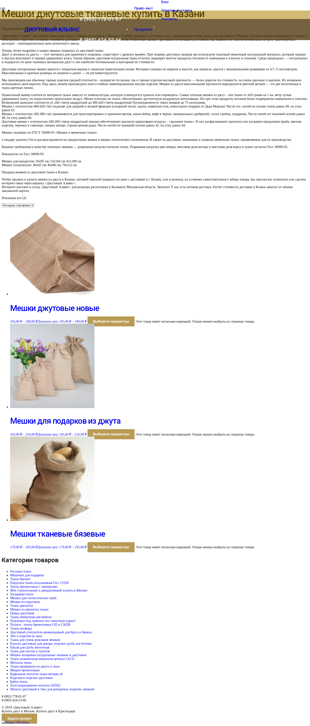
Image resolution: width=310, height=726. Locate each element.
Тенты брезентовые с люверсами (33, 586)
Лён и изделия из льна (26, 636)
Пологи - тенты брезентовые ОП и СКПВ (40, 624)
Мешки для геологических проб (33, 598)
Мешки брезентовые (25, 670)
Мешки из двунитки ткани (29, 609)
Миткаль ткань (21, 662)
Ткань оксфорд (21, 628)
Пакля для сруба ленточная (29, 647)
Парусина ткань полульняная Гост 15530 (39, 583)
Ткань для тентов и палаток (30, 651)
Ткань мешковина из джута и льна (34, 666)
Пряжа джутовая (22, 613)
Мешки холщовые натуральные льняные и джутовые (48, 655)
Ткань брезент (20, 579)
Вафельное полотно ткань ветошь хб (36, 674)
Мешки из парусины (25, 602)
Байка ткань (18, 681)
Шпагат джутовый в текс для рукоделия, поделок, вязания (52, 689)
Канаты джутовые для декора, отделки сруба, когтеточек (51, 643)
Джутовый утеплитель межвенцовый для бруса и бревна (51, 632)
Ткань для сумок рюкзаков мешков (35, 640)
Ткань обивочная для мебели (31, 617)
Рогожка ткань (20, 571)
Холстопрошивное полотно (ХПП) (35, 685)
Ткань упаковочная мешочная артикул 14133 (42, 659)
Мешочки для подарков (27, 575)
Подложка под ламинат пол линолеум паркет (42, 621)
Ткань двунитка (21, 605)
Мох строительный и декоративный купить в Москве (48, 590)
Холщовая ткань (22, 594)
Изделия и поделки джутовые (31, 678)
